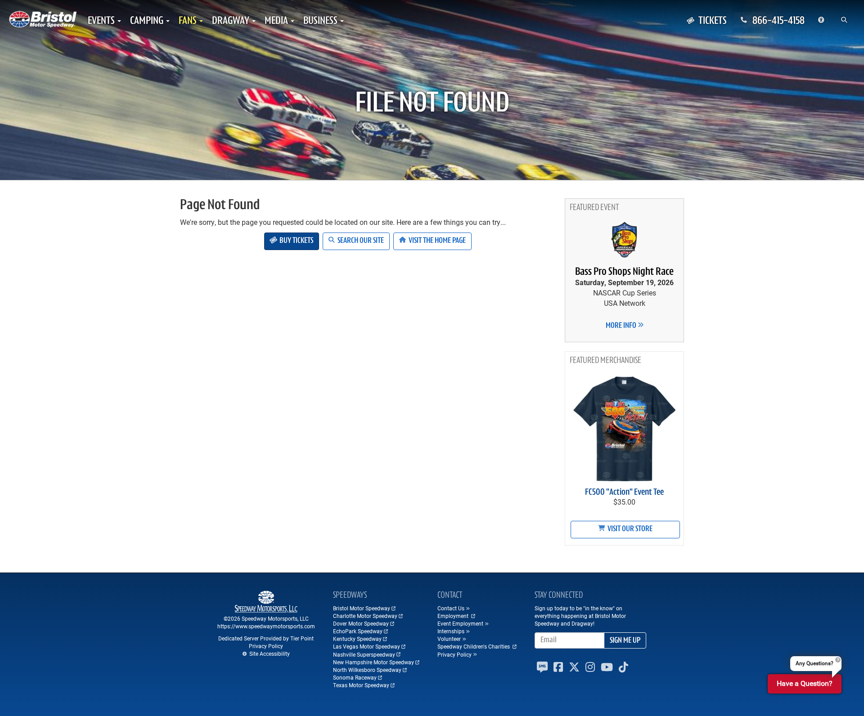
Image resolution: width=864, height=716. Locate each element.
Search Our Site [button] (360, 241)
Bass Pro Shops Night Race (624, 272)
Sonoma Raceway (355, 677)
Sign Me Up (625, 641)
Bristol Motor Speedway (361, 608)
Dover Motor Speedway (361, 623)
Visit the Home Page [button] (436, 241)
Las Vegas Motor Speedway (366, 646)
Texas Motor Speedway (361, 685)
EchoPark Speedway (357, 631)
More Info (622, 326)
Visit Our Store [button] (629, 529)
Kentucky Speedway (357, 638)
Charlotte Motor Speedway (365, 615)
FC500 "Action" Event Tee (624, 492)
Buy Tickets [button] (295, 241)
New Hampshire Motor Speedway (373, 662)
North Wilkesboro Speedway (367, 669)
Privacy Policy (266, 645)
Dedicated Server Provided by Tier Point (266, 638)
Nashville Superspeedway (364, 654)
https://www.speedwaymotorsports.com (266, 626)
